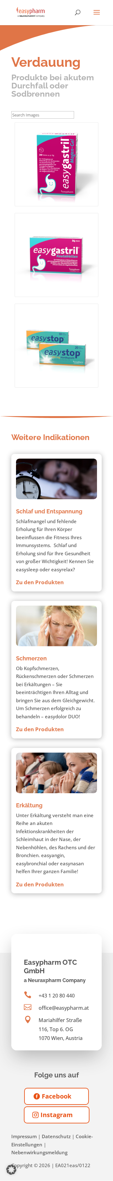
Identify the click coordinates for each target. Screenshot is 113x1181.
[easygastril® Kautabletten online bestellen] (56, 255)
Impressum (24, 1136)
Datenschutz (56, 1136)
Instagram (56, 1114)
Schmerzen (31, 658)
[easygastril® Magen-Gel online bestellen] (56, 164)
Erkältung (29, 805)
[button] (11, 1169)
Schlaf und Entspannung (49, 511)
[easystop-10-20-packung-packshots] (56, 345)
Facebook (56, 1096)
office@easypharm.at (64, 1007)
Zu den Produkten (40, 582)
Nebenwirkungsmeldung (39, 1152)
